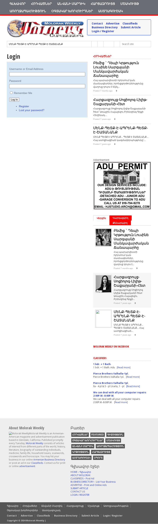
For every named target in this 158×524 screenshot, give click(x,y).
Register (24, 106)
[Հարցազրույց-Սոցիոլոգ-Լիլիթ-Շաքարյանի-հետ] (103, 291)
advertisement (27, 466)
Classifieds (130, 23)
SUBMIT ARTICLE (79, 488)
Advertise (112, 23)
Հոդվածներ (41, 4)
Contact (97, 23)
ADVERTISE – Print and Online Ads (89, 485)
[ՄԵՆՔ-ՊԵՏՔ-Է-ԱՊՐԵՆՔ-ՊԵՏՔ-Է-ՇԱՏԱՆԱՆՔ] (103, 326)
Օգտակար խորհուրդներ (72, 11)
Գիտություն (115, 434)
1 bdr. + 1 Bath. (102, 364)
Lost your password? (31, 110)
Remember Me (23, 93)
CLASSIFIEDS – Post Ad (82, 478)
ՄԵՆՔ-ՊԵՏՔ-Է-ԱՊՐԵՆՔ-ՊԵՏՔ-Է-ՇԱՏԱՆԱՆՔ (36, 44)
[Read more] (123, 367)
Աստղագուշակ (110, 11)
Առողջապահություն (28, 11)
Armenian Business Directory (49, 459)
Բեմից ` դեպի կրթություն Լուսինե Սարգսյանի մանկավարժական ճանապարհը (116, 69)
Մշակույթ (129, 4)
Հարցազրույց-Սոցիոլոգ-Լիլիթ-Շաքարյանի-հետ (120, 101)
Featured (97, 434)
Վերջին (101, 218)
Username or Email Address (26, 68)
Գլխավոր (18, 4)
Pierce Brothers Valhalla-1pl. (111, 373)
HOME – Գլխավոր (81, 472)
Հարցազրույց (103, 4)
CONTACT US (78, 491)
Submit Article (131, 27)
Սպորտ (98, 457)
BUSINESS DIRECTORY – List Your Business (93, 481)
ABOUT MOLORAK (80, 475)
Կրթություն (80, 452)
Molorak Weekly (34, 443)
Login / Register (103, 31)
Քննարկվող (120, 222)
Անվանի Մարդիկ (71, 4)
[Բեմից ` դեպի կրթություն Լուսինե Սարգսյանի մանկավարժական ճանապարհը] (103, 245)
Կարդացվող (120, 217)
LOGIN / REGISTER (80, 494)
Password (15, 80)
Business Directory (105, 27)
